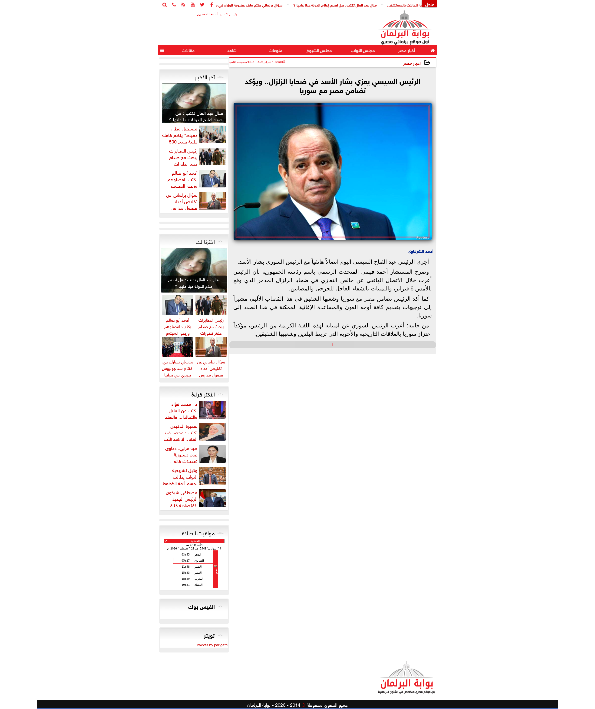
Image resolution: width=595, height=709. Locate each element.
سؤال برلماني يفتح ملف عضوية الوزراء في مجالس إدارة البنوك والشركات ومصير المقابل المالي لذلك (228, 4)
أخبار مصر (412, 62)
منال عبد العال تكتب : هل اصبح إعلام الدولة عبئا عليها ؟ (358, 4)
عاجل (429, 3)
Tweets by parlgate (212, 644)
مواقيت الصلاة (198, 532)
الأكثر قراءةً (203, 393)
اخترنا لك (205, 241)
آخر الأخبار (205, 76)
